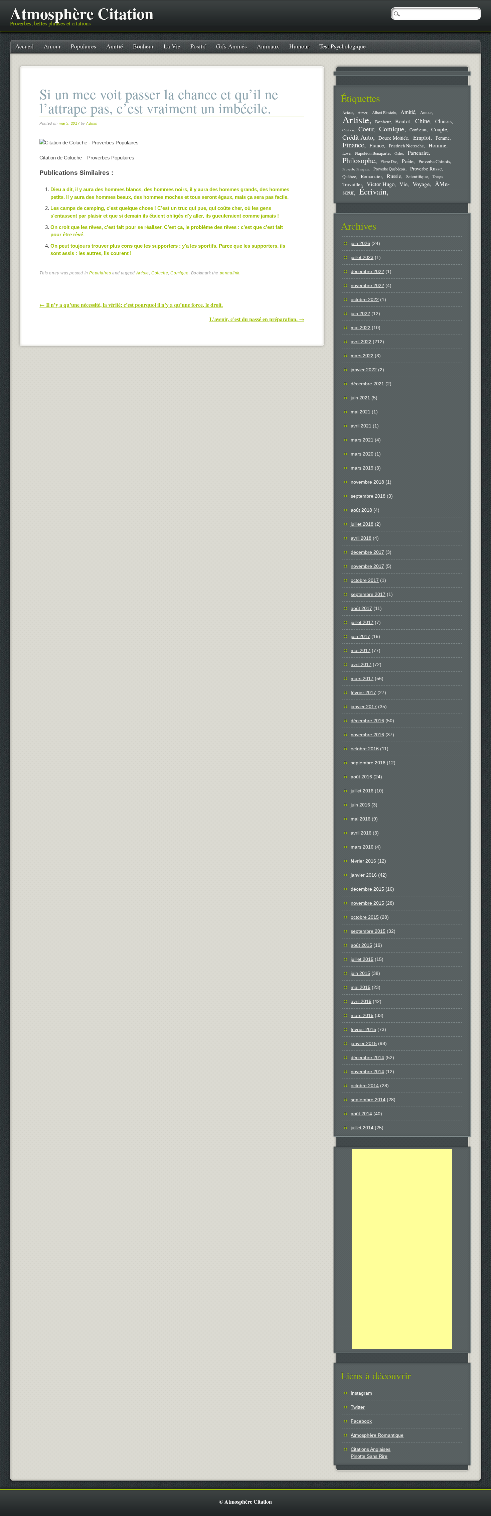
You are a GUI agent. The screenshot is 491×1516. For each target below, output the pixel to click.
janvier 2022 (364, 369)
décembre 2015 (367, 889)
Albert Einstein (384, 112)
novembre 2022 (367, 285)
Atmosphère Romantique (377, 1435)
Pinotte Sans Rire (369, 1456)
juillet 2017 (362, 622)
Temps (438, 176)
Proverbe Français (355, 169)
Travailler (352, 184)
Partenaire (418, 152)
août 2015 (361, 945)
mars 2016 (362, 847)
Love (346, 153)
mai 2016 (360, 819)
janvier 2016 (364, 875)
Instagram (361, 1393)
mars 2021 (362, 440)
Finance (353, 144)
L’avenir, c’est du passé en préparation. (256, 319)
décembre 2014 (367, 1057)
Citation (348, 130)
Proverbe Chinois (434, 161)
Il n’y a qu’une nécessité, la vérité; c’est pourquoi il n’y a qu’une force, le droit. (131, 304)
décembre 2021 (367, 383)
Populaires (83, 46)
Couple (439, 129)
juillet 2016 (362, 790)
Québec (349, 176)
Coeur (366, 129)
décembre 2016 (367, 720)
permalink (229, 273)
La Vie (172, 46)
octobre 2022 (365, 299)
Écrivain (372, 191)
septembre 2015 (368, 931)
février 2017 (363, 692)
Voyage (421, 184)
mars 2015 (362, 1015)
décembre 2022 (367, 271)
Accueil (24, 46)
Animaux (268, 46)
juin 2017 (360, 636)
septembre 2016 (368, 762)
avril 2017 (361, 664)
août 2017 (361, 608)
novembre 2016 (367, 734)
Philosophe (358, 160)
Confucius (418, 130)
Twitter (358, 1407)
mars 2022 (362, 355)
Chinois (443, 121)
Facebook (361, 1421)
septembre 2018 (368, 496)
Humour (299, 46)
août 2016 (361, 776)
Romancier (371, 176)
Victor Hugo (380, 184)
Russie (394, 176)
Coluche (159, 273)
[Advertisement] (402, 1249)
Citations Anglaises (370, 1449)
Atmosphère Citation (82, 13)
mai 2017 (360, 650)
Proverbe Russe (426, 168)
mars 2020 (362, 454)
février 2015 (363, 1029)
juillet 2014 (362, 1127)
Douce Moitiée (393, 137)
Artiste (142, 273)
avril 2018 (361, 538)
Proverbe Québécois (389, 168)
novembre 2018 (367, 482)
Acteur (347, 112)
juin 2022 (360, 313)
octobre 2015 (365, 917)
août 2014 (361, 1113)
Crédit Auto (357, 137)
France (376, 145)
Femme (443, 138)
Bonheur (143, 46)
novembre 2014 (367, 1071)
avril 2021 (361, 425)
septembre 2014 (368, 1099)
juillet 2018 (362, 524)
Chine (422, 121)
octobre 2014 (365, 1085)
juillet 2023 (362, 257)
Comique (179, 273)
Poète (408, 160)
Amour (52, 46)
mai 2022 (360, 327)
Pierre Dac (388, 161)
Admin (91, 123)
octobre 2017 (365, 580)
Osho (398, 153)
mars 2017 (362, 678)
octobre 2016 (365, 748)
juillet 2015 (362, 959)
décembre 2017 (367, 552)
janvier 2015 (364, 1043)
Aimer (362, 112)
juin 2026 (360, 243)
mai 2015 (360, 987)
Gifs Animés (231, 46)
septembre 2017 (368, 594)
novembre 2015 (367, 903)
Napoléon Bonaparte (372, 153)
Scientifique (417, 176)
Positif (198, 46)
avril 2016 (361, 833)
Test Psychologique (342, 46)
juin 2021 (360, 397)
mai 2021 (360, 411)
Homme (437, 145)
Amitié (114, 46)
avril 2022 (361, 341)
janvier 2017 (364, 706)
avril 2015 (361, 1001)
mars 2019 (362, 468)
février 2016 (363, 861)
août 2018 (361, 510)
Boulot (402, 121)
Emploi (422, 137)
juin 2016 (360, 804)
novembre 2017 (367, 566)
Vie (403, 184)
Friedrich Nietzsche (406, 146)
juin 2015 (360, 973)
